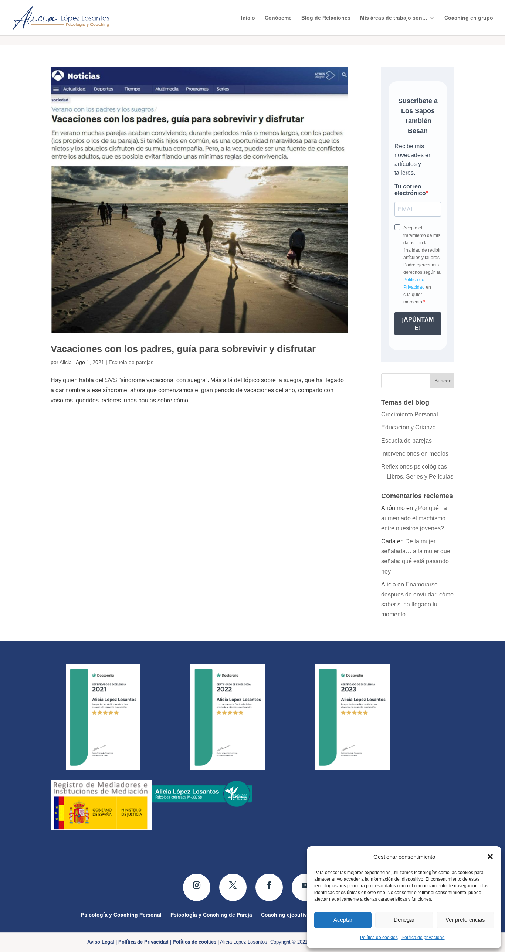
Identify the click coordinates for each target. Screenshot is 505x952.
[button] (490, 856)
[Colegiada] (202, 805)
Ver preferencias (465, 920)
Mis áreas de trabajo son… (393, 18)
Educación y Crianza (408, 427)
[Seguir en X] (233, 887)
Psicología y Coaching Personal (121, 914)
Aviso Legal (100, 942)
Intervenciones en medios (414, 453)
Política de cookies (379, 937)
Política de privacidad (423, 937)
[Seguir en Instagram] (196, 887)
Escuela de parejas (131, 362)
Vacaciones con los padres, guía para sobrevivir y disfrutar (183, 348)
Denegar (404, 920)
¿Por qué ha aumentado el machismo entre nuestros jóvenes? (414, 518)
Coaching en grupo (468, 18)
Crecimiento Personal (409, 414)
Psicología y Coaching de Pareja (211, 914)
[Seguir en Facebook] (269, 887)
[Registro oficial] (101, 828)
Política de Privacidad (143, 942)
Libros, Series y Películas (420, 476)
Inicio (248, 18)
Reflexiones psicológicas (414, 466)
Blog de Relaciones (325, 18)
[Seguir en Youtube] (305, 887)
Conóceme (278, 18)
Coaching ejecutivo (285, 914)
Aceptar (342, 920)
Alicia (66, 362)
